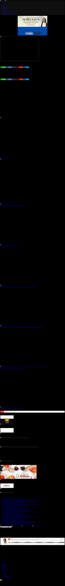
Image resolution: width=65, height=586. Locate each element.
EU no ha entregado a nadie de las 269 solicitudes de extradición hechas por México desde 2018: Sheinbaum (19, 517)
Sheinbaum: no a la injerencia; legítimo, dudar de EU (10, 512)
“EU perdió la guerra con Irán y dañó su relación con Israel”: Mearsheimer (12, 368)
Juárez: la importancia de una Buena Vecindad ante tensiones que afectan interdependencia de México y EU (19, 522)
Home (3, 559)
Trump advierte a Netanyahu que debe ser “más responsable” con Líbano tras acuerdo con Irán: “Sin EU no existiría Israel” (21, 504)
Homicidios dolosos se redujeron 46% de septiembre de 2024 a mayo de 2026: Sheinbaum (16, 505)
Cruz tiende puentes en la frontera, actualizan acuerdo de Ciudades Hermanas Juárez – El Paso (17, 509)
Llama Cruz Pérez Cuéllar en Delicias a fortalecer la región (10, 246)
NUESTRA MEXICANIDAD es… (7, 569)
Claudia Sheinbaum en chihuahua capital (10, 411)
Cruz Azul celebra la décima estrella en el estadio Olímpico (11, 515)
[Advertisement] (26, 551)
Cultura (7, 12)
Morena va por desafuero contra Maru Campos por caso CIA (11, 518)
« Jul (1, 537)
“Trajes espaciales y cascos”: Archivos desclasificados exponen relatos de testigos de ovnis (16, 521)
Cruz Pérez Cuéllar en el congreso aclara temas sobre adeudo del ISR (11, 408)
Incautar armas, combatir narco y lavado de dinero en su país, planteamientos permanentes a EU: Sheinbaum (19, 500)
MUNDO (3, 9)
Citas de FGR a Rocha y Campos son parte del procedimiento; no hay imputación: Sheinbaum (16, 516)
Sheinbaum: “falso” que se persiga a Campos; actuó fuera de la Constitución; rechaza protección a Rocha (18, 523)
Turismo (9, 12)
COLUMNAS (4, 13)
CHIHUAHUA (4, 6)
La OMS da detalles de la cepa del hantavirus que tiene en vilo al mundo (13, 524)
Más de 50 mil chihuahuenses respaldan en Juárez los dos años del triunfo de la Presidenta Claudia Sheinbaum (19, 511)
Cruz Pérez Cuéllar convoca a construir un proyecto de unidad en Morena (12, 205)
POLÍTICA (3, 10)
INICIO (3, 5)
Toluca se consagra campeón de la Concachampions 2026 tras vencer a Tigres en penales (16, 510)
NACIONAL (4, 8)
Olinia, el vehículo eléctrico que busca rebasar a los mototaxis (12, 508)
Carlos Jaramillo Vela (14, 14)
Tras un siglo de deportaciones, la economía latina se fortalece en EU (13, 520)
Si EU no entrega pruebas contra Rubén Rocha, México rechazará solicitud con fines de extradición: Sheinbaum (19, 503)
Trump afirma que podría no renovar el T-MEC (9, 507)
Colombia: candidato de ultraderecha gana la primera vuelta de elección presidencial (15, 514)
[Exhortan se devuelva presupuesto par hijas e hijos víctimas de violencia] (3, 117)
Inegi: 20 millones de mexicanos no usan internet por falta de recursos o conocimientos (15, 519)
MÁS (3, 570)
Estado (5, 12)
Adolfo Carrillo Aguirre (7, 14)
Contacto (3, 560)
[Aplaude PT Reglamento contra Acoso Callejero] (7, 204)
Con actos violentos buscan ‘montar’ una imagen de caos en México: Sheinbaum (14, 506)
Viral (14, 12)
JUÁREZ (3, 7)
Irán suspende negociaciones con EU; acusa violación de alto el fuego (13, 513)
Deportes (12, 12)
